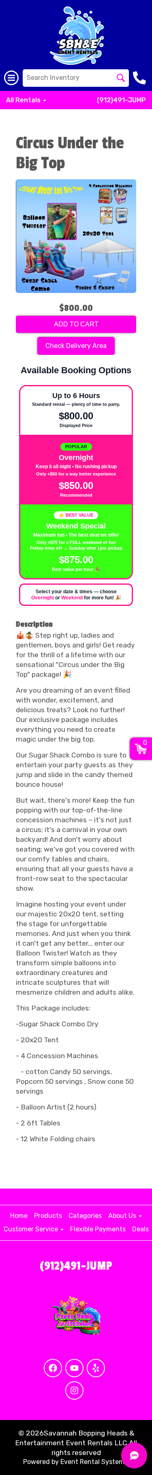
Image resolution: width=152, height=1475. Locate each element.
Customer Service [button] (32, 1229)
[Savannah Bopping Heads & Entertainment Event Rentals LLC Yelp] (96, 1368)
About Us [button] (123, 1216)
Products (48, 1216)
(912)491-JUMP (121, 100)
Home (19, 1216)
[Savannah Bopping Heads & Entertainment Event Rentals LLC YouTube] (74, 1368)
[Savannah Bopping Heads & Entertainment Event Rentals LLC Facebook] (53, 1368)
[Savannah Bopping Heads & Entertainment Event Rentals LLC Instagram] (74, 1390)
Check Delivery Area (76, 346)
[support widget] (134, 1455)
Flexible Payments (98, 1229)
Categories (85, 1216)
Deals (140, 1229)
